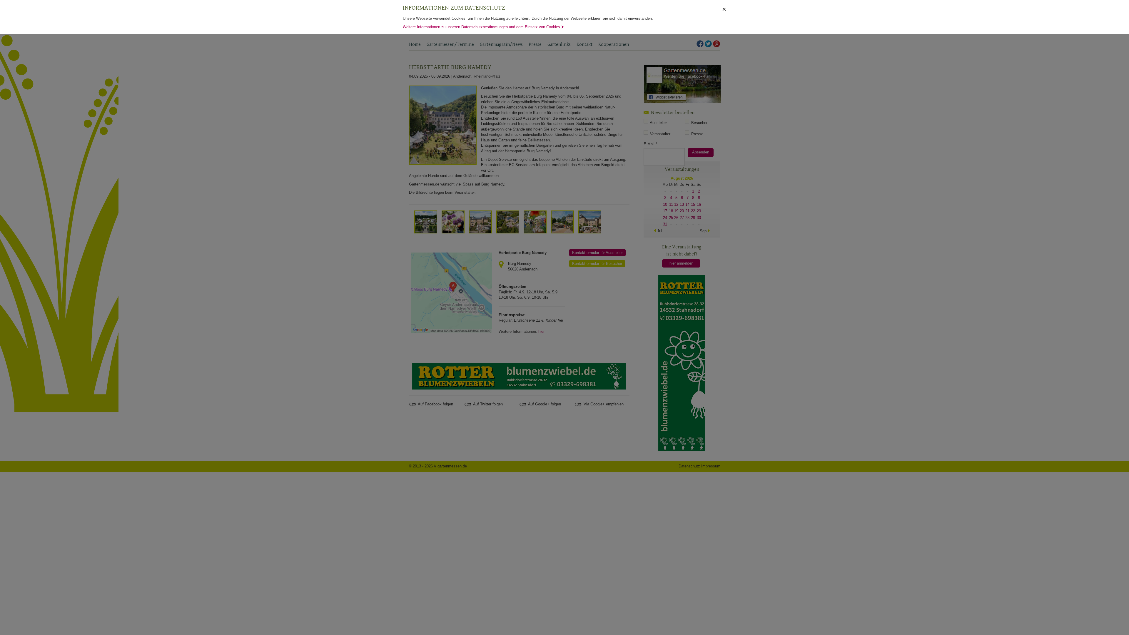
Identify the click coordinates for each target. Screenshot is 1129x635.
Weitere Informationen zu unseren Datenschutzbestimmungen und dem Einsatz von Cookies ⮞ (483, 27)
